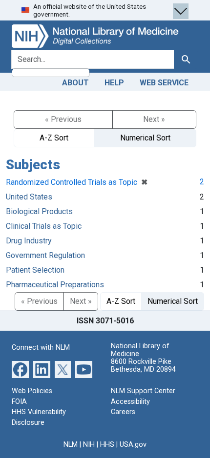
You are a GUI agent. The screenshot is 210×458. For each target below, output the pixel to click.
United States (29, 196)
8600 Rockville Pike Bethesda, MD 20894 (143, 366)
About (75, 82)
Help (114, 82)
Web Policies (32, 391)
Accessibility (130, 402)
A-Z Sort (54, 137)
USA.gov (133, 444)
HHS (107, 444)
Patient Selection (35, 270)
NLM (70, 444)
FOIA (19, 402)
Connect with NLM (41, 347)
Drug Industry (29, 240)
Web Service (164, 82)
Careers (123, 412)
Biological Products (39, 211)
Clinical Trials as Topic (44, 226)
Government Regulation (45, 255)
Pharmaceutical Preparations (55, 284)
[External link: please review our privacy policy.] (20, 369)
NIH (89, 444)
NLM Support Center (143, 391)
